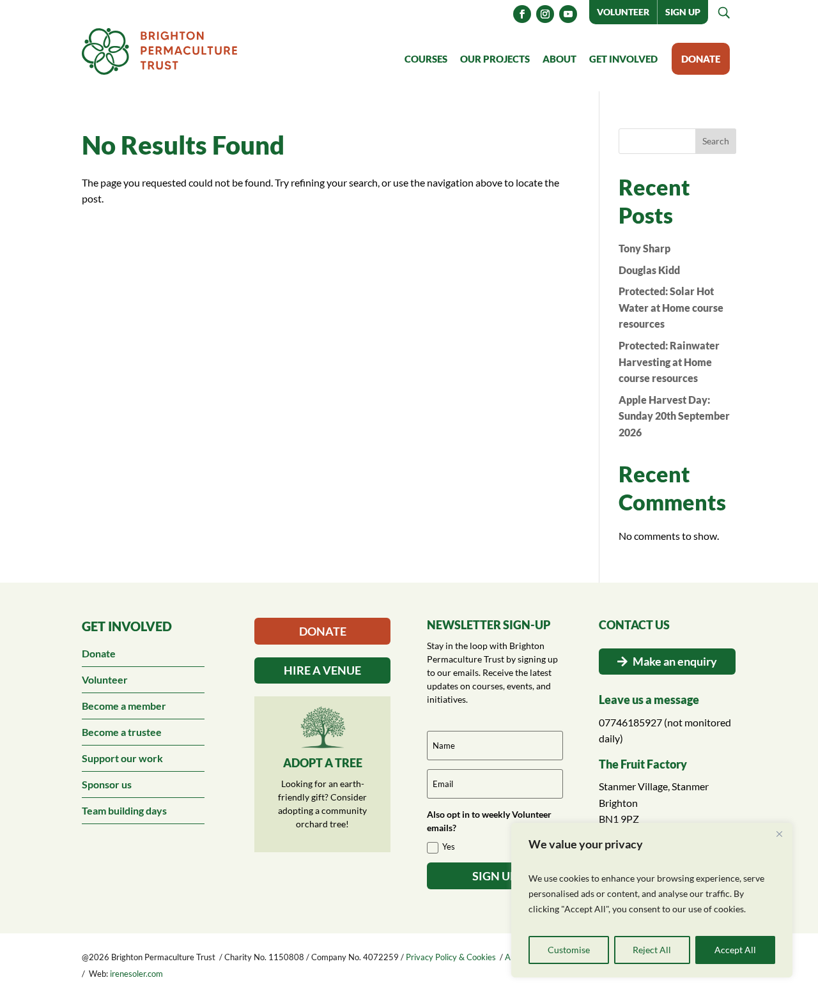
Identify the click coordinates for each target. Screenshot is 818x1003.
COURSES (426, 59)
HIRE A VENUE (322, 670)
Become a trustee (122, 732)
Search (715, 140)
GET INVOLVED (623, 59)
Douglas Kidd (649, 270)
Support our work (122, 758)
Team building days (124, 810)
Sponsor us (107, 784)
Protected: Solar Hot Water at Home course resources (671, 307)
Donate (99, 653)
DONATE (700, 59)
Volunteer (623, 12)
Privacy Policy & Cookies (451, 957)
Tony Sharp (644, 248)
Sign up (682, 12)
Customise (569, 949)
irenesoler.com (136, 974)
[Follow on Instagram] (545, 14)
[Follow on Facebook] (522, 14)
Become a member (124, 706)
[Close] (779, 833)
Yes (448, 846)
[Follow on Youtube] (568, 14)
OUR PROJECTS (495, 59)
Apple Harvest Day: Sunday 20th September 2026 (674, 416)
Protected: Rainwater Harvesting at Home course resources (669, 361)
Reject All (652, 949)
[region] (651, 900)
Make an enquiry (675, 661)
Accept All (735, 949)
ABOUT (559, 59)
